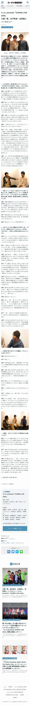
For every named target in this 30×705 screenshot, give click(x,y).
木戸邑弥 (3, 542)
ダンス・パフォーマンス (16, 585)
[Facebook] (8, 551)
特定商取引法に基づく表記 (12, 694)
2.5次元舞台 (19, 5)
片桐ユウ (13, 542)
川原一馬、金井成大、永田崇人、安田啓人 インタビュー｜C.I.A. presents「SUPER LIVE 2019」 (14, 591)
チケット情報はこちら (15, 528)
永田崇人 (8, 542)
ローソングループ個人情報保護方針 (15, 692)
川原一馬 (18, 542)
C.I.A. (22, 542)
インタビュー (5, 27)
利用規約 (10, 686)
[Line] (21, 551)
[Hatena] (17, 551)
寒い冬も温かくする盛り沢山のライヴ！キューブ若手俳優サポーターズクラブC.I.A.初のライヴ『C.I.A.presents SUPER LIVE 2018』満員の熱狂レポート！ (14, 628)
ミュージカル (10, 5)
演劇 (2, 5)
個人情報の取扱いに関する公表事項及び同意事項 (15, 689)
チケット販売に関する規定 (20, 686)
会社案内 (15, 697)
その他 (3, 7)
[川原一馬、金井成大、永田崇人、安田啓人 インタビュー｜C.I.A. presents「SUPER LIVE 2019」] (15, 576)
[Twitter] (13, 551)
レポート (5, 619)
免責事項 (22, 694)
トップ (4, 686)
